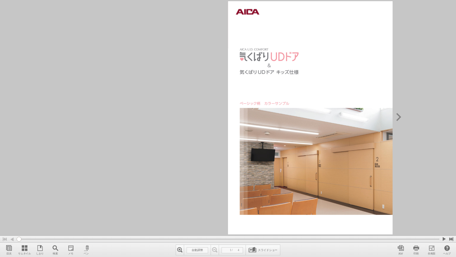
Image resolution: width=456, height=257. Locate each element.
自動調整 (197, 250)
